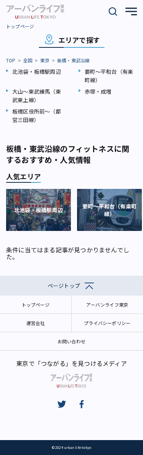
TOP (11, 60)
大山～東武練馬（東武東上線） (36, 96)
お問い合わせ (71, 341)
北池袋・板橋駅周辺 (36, 71)
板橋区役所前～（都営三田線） (36, 115)
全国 (27, 60)
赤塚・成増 (98, 91)
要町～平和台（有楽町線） (109, 76)
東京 (44, 60)
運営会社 (35, 323)
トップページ (20, 26)
